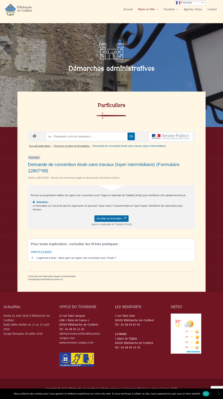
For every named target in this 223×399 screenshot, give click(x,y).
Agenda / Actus (193, 9)
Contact (212, 9)
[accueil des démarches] (34, 136)
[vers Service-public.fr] (171, 137)
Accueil (128, 9)
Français (186, 2)
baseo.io (59, 279)
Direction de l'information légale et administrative (53, 276)
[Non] (218, 394)
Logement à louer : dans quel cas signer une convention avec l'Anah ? (76, 257)
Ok (205, 393)
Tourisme (169, 9)
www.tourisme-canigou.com (76, 342)
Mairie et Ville (146, 9)
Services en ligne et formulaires (72, 145)
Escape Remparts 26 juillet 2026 (23, 333)
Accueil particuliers (40, 145)
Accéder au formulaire (110, 218)
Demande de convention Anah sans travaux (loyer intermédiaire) (129, 145)
